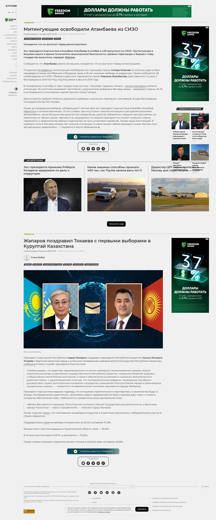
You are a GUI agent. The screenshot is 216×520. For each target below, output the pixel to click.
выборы (28, 264)
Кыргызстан (47, 39)
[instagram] (89, 492)
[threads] (113, 492)
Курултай (67, 264)
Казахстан (13, 92)
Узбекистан (12, 95)
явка (47, 422)
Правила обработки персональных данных (169, 502)
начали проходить (135, 86)
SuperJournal (11, 44)
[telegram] (95, 492)
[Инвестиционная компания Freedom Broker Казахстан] (10, 20)
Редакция (13, 72)
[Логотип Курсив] (11, 6)
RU (9, 12)
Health (14, 47)
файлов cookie (104, 512)
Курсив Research (10, 35)
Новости (13, 26)
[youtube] (101, 492)
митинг (57, 39)
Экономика (12, 50)
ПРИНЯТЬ (141, 509)
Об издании (96, 498)
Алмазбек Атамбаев (32, 39)
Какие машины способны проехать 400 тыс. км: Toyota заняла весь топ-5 (114, 168)
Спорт (14, 53)
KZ (16, 12)
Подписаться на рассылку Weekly (103, 483)
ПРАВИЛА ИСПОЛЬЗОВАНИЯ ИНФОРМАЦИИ (167, 506)
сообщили (30, 364)
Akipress (70, 57)
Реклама (13, 75)
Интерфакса (45, 70)
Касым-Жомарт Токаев (53, 264)
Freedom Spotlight (10, 81)
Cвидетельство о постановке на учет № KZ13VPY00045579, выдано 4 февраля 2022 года (51, 496)
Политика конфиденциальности (165, 498)
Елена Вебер (38, 257)
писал (46, 413)
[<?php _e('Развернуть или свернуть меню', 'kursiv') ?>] (16, 89)
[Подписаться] (133, 486)
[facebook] (118, 492)
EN (13, 12)
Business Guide (11, 38)
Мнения (14, 56)
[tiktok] (107, 492)
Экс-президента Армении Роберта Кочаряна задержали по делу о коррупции (49, 170)
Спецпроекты (11, 78)
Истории (13, 29)
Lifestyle (13, 41)
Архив (14, 59)
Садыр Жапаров (91, 264)
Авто (15, 32)
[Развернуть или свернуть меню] (16, 66)
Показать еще (116, 224)
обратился (30, 111)
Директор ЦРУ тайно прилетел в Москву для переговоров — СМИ (175, 168)
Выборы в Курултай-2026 (161, 510)
